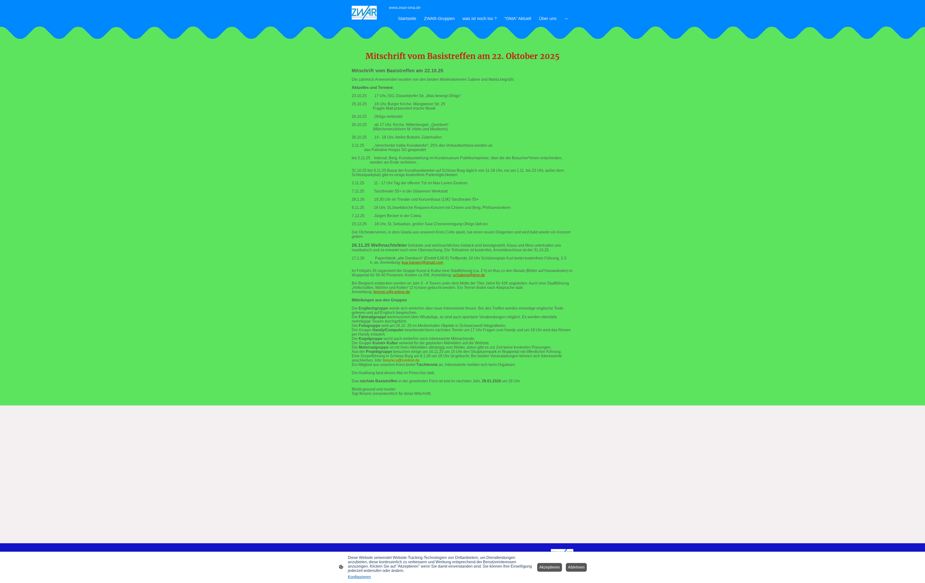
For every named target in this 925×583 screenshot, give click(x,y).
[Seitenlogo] (364, 13)
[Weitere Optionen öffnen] (566, 19)
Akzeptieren (549, 567)
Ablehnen (576, 567)
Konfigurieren (359, 577)
